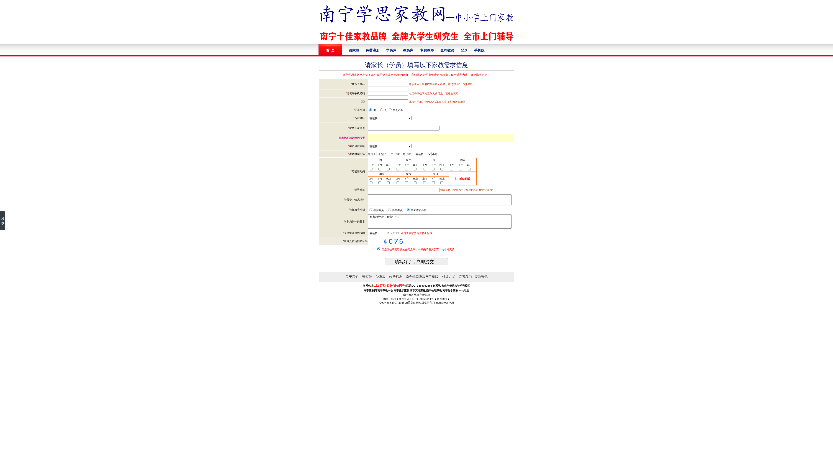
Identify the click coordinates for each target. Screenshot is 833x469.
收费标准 (395, 277)
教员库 (408, 50)
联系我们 (465, 277)
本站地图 (464, 290)
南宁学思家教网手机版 (422, 277)
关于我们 (352, 277)
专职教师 (427, 50)
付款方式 (448, 277)
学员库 (391, 50)
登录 (464, 50)
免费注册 (373, 50)
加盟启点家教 (413, 302)
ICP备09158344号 (423, 299)
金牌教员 (447, 50)
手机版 (479, 50)
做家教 (380, 277)
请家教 (354, 50)
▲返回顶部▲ (442, 299)
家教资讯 (481, 277)
